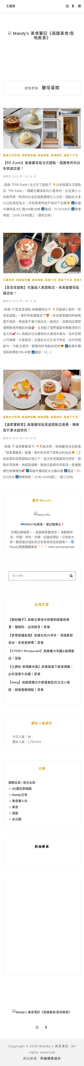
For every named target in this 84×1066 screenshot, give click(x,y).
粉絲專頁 (42, 846)
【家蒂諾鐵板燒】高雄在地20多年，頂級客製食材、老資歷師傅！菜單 (40, 639)
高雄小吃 (50, 280)
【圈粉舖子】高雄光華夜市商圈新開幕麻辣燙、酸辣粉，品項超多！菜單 (38, 623)
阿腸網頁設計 (50, 1058)
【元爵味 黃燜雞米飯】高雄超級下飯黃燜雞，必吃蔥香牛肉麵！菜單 (41, 670)
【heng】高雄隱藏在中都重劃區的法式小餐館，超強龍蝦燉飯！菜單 (39, 686)
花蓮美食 (8, 280)
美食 (15, 807)
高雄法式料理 (11, 155)
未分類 (16, 819)
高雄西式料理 (11, 417)
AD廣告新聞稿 (22, 788)
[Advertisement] (42, 928)
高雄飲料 (56, 155)
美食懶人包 (19, 801)
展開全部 (14, 782)
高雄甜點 (43, 155)
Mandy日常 (19, 794)
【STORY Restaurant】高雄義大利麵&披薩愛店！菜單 (41, 654)
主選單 (10, 6)
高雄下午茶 (71, 155)
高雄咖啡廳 (29, 155)
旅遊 (15, 813)
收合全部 (29, 782)
